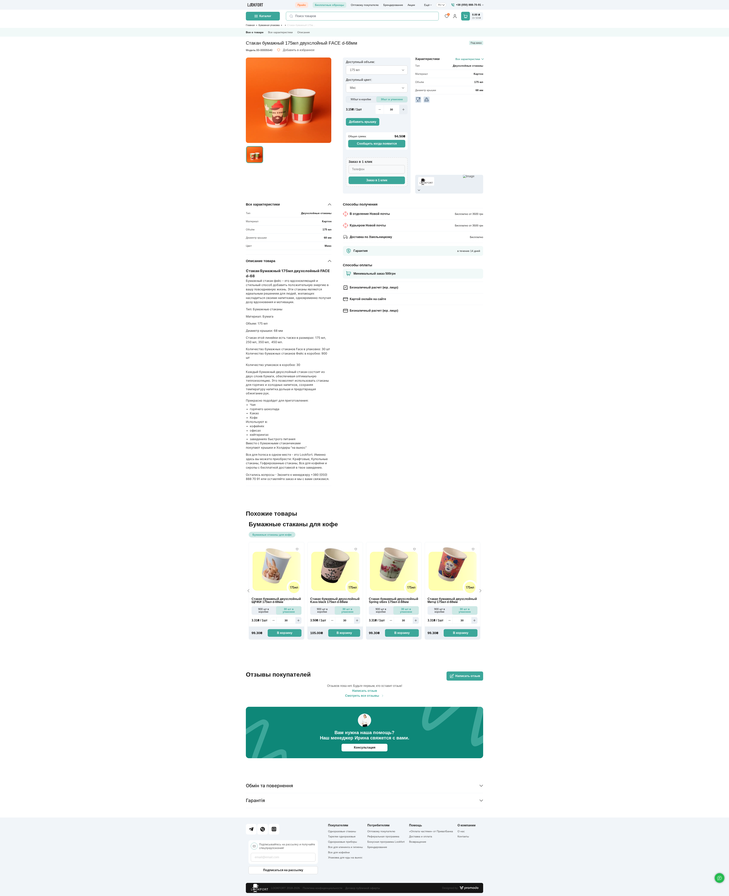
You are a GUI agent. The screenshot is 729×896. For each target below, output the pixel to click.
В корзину (284, 632)
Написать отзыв (467, 676)
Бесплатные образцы (329, 4)
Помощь (415, 825)
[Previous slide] (249, 591)
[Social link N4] (274, 829)
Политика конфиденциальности (322, 888)
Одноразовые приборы (342, 841)
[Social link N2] (262, 829)
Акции (411, 5)
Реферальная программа (383, 836)
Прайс (301, 4)
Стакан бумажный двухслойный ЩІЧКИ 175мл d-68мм (276, 600)
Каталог (265, 16)
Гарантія (255, 800)
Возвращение (417, 841)
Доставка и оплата (420, 836)
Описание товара (260, 261)
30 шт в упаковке (289, 610)
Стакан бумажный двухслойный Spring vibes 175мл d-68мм (393, 600)
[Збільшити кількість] (403, 109)
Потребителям (378, 825)
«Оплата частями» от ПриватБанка (431, 831)
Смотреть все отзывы (362, 695)
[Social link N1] (251, 829)
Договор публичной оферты (362, 888)
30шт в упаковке (392, 99)
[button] (254, 154)
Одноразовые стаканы (342, 831)
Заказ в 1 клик (376, 180)
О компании (467, 825)
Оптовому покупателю (365, 5)
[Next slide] (480, 591)
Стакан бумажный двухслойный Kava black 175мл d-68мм (335, 600)
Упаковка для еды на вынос (345, 857)
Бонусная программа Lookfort (386, 841)
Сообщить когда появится (377, 143)
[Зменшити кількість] (379, 109)
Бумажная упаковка (269, 25)
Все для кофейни (339, 852)
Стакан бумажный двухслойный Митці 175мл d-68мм (452, 600)
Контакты (463, 836)
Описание (303, 32)
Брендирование (393, 5)
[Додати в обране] (297, 549)
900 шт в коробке (263, 610)
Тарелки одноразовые (342, 836)
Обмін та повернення (269, 785)
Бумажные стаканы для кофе (272, 534)
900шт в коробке (361, 99)
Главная (250, 25)
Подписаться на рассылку (283, 870)
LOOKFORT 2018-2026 (285, 888)
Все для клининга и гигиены (345, 847)
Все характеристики (280, 32)
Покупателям (338, 825)
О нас (461, 831)
